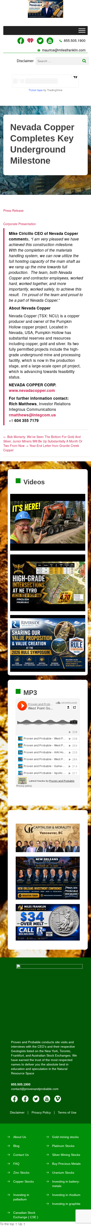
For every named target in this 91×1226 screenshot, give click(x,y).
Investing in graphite (66, 1204)
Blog (16, 1146)
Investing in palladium (21, 1197)
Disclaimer (25, 61)
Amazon (25, 1099)
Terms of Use (67, 1112)
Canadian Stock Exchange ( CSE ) (25, 1215)
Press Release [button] (13, 210)
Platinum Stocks (63, 1146)
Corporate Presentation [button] (19, 224)
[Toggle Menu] (81, 31)
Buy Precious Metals (66, 1163)
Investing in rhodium (66, 1195)
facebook (14, 1099)
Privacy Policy (41, 1112)
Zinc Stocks (21, 1172)
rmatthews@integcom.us (32, 414)
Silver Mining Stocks (66, 1155)
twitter (36, 1099)
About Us (19, 1137)
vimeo (57, 1099)
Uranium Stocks (63, 1172)
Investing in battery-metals (66, 1184)
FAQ (16, 1163)
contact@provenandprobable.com (35, 1089)
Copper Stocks (23, 1181)
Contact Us (21, 1155)
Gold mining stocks (65, 1137)
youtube (47, 1099)
